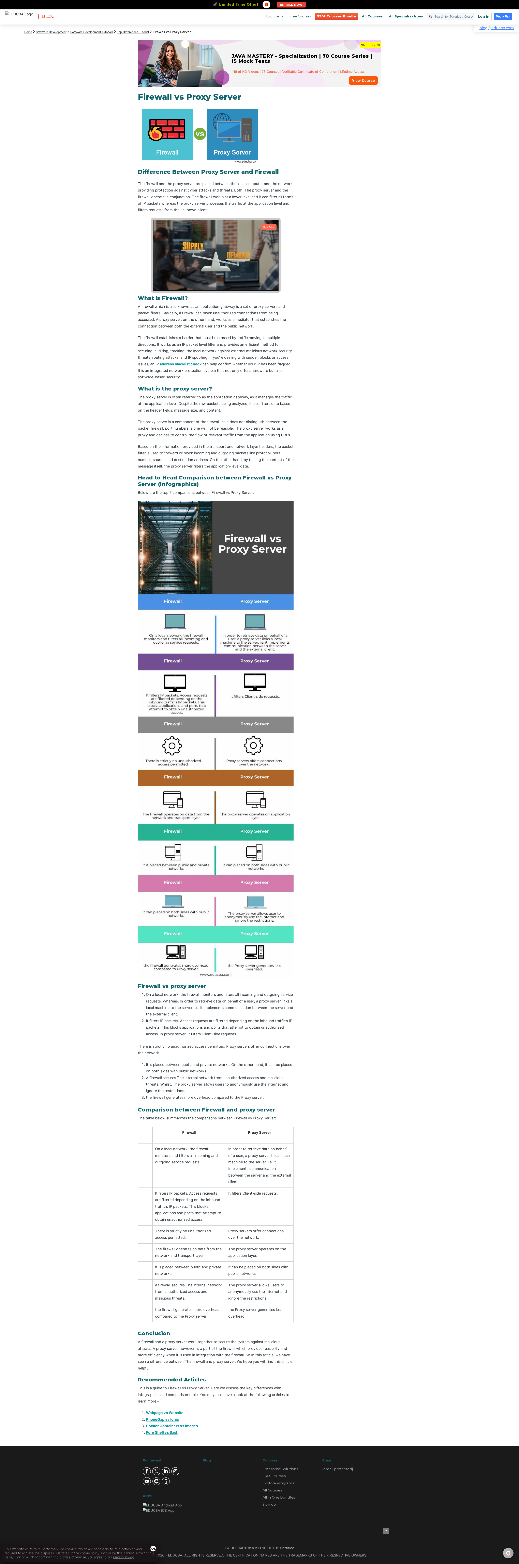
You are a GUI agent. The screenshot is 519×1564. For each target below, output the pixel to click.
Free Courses (300, 16)
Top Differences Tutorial (133, 32)
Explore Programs (278, 1483)
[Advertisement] (342, 153)
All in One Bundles (279, 1497)
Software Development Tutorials (91, 32)
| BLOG (46, 16)
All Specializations (406, 16)
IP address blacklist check (178, 364)
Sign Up (503, 16)
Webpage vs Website (164, 1413)
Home (28, 32)
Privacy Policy (123, 1557)
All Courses (372, 16)
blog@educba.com (496, 28)
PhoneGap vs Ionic (162, 1419)
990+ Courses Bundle (336, 16)
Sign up (269, 1504)
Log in (483, 16)
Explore (272, 16)
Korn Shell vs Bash (162, 1432)
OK (153, 1548)
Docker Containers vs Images (172, 1426)
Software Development (51, 32)
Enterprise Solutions (280, 1469)
